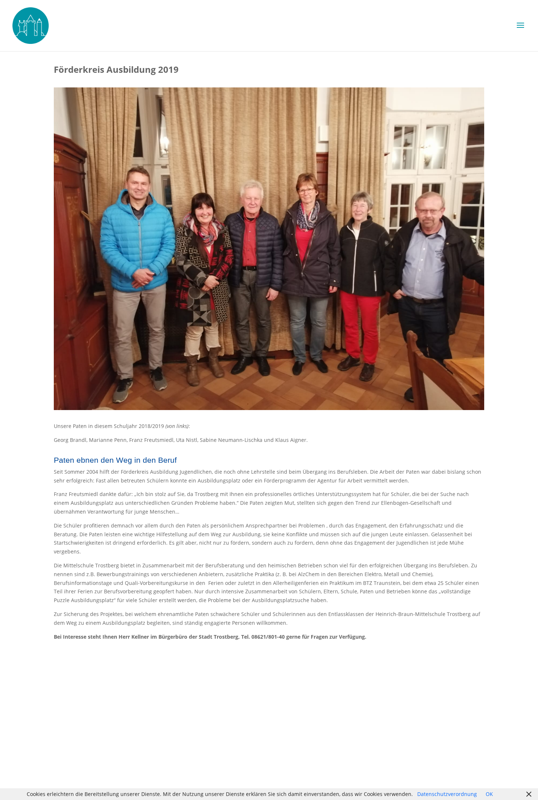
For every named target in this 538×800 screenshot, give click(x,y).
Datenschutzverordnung (447, 793)
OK (489, 793)
